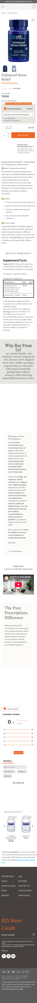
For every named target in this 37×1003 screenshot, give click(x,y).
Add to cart (23, 135)
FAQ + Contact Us (8, 977)
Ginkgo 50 (26, 836)
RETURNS (22, 881)
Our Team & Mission (21, 976)
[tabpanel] (18, 785)
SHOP (4, 891)
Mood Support (12, 13)
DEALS (4, 881)
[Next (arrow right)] (8, 999)
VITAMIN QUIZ (8, 876)
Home (3, 13)
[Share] (14, 994)
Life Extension (11, 83)
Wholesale (6, 979)
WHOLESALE (24, 895)
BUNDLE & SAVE (9, 886)
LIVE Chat (18, 569)
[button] (3, 6)
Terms (24, 977)
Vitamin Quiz (28, 569)
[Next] (32, 40)
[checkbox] (7, 776)
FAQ (20, 876)
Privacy (18, 977)
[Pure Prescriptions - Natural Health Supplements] (18, 6)
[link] (4, 956)
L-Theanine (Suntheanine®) (11, 837)
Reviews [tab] (8, 761)
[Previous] (5, 40)
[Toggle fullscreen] (8, 994)
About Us (10, 976)
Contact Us (8, 569)
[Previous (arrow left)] (2, 999)
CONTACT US (24, 886)
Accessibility (15, 979)
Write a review (18, 752)
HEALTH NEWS (25, 891)
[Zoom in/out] (2, 994)
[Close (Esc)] (20, 994)
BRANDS (5, 895)
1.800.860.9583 (9, 1)
